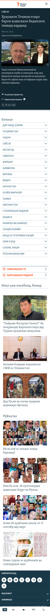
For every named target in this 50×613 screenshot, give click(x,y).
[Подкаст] (4, 585)
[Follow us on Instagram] (21, 579)
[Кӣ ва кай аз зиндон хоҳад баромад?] (25, 433)
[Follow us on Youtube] (15, 579)
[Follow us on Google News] (4, 579)
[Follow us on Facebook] (9, 579)
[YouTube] (24, 610)
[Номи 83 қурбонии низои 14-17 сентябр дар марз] (25, 507)
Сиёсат (5, 12)
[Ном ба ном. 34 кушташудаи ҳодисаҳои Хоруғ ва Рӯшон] (25, 470)
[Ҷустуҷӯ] (43, 610)
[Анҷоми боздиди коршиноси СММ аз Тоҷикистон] (25, 348)
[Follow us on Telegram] (33, 579)
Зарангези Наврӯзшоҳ (12, 36)
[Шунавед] (13, 610)
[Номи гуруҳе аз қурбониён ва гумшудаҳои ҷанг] (25, 544)
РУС (33, 610)
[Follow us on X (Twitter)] (27, 579)
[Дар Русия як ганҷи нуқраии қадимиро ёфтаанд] (25, 385)
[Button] (12, 95)
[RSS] (39, 579)
